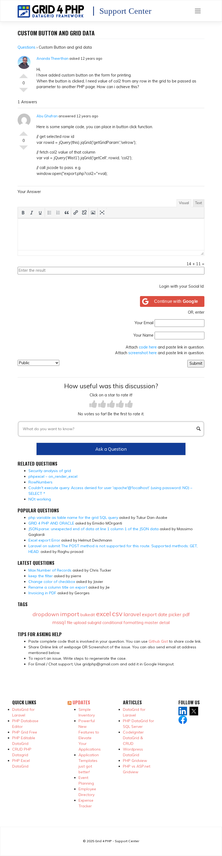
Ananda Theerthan (52, 58)
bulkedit (87, 614)
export (149, 614)
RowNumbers (40, 482)
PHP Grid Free (24, 732)
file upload (76, 622)
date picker (169, 614)
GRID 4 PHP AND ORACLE (51, 523)
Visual (184, 203)
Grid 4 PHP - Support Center (117, 841)
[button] (23, 212)
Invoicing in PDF (42, 592)
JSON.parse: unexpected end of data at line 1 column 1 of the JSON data (93, 528)
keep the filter (40, 575)
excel (103, 614)
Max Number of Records (49, 570)
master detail (157, 622)
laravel (132, 614)
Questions (26, 47)
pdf (186, 614)
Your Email (144, 322)
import (69, 614)
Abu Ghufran (47, 116)
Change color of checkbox (51, 581)
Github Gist (158, 641)
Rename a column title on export (57, 587)
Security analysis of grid (49, 470)
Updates (81, 702)
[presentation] (23, 212)
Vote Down (23, 92)
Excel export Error (44, 540)
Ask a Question (111, 449)
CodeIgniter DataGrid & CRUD (133, 738)
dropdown (45, 614)
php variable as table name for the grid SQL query (73, 517)
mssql (59, 622)
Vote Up (23, 73)
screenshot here (142, 352)
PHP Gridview (135, 760)
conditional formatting (122, 622)
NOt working (39, 499)
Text (198, 203)
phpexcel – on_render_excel (52, 476)
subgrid (94, 622)
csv (117, 613)
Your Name (143, 335)
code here (148, 347)
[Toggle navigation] (197, 10)
